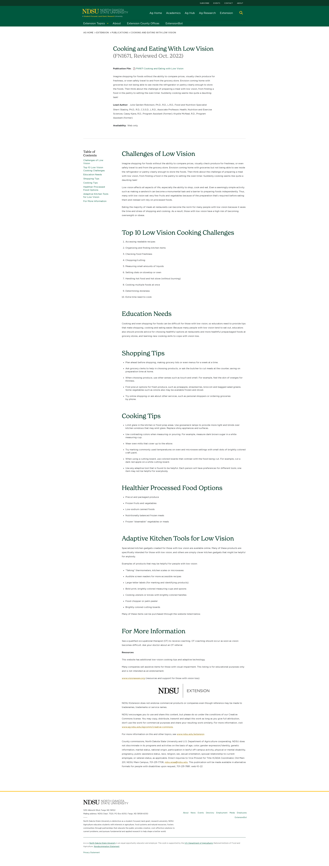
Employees (242, 813)
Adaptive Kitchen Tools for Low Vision (95, 195)
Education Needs (92, 174)
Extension (226, 13)
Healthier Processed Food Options (94, 188)
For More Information (94, 201)
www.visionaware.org (133, 678)
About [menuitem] (117, 23)
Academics (173, 13)
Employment (221, 813)
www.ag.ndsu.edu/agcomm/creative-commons (147, 727)
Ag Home (155, 13)
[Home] (105, 13)
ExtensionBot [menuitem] (174, 23)
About (240, 3)
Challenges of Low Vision (93, 162)
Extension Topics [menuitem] (94, 23)
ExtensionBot (241, 817)
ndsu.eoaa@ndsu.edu (176, 762)
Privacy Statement (91, 852)
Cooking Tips (90, 182)
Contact (228, 3)
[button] (241, 13)
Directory (210, 813)
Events (216, 3)
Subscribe (204, 3)
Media (232, 813)
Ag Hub (190, 13)
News (193, 813)
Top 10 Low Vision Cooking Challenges (94, 169)
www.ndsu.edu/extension (190, 734)
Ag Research (207, 13)
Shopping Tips (91, 178)
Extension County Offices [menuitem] (143, 23)
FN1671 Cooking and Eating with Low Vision (159, 68)
